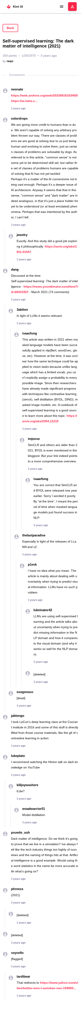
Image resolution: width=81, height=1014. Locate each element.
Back (10, 28)
